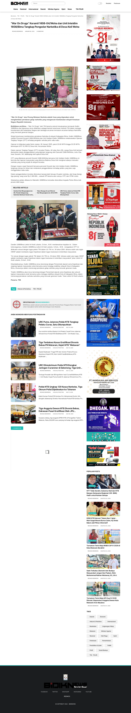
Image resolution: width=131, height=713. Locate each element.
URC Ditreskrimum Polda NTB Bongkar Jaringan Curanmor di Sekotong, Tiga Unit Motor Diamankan (60, 366)
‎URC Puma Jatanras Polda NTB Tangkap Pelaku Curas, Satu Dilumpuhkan (70, 192)
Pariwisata (93, 640)
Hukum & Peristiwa (24, 289)
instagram (77, 692)
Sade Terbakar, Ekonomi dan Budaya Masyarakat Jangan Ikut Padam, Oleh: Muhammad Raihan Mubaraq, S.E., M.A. (102, 573)
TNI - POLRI (20, 16)
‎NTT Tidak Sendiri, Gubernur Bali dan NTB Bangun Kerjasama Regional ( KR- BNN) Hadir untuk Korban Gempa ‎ (103, 493)
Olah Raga (92, 513)
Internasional (33, 9)
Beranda (13, 16)
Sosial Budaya (103, 650)
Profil (91, 650)
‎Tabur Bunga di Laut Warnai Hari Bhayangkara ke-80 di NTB (47, 192)
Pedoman (117, 3)
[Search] (63, 3)
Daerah (43, 9)
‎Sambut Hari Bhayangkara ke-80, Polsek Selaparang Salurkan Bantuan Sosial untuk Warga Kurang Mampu (24, 193)
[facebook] (106, 9)
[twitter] (109, 9)
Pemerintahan (106, 640)
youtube (89, 692)
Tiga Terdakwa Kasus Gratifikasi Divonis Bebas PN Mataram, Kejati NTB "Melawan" (59, 343)
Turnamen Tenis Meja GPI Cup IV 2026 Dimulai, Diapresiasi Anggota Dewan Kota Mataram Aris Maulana (103, 600)
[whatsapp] (113, 9)
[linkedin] (28, 294)
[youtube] (119, 9)
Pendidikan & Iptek (96, 645)
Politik (109, 645)
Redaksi (108, 3)
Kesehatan (93, 626)
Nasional (23, 9)
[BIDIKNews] (19, 4)
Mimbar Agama (53, 9)
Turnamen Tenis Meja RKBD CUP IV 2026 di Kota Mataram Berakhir (103, 547)
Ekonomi (102, 616)
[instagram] (116, 9)
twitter (55, 692)
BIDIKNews (72, 704)
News (70, 9)
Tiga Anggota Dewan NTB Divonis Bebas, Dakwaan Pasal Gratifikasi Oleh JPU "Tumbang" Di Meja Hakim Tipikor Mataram (60, 410)
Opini (63, 9)
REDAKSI (67, 696)
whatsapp (65, 692)
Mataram (92, 631)
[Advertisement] (47, 51)
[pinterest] (24, 294)
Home (15, 9)
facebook (44, 692)
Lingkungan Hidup (108, 626)
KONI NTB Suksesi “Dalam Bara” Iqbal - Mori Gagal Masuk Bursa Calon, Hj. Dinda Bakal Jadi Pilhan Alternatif (102, 520)
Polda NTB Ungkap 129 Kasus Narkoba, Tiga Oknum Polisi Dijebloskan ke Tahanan (60, 388)
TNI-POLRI (79, 9)
